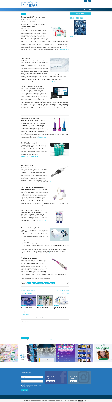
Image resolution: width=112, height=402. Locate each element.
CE (54, 10)
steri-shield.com (59, 205)
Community (60, 10)
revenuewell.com (25, 108)
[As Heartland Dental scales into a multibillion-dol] (46, 353)
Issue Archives (39, 10)
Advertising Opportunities (31, 1)
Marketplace (23, 14)
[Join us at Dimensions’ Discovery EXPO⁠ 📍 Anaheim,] (84, 353)
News (33, 10)
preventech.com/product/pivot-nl (29, 156)
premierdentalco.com (31, 276)
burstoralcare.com (41, 137)
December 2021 (76, 18)
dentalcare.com (42, 220)
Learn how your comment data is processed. (49, 339)
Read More (86, 400)
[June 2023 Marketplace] (28, 300)
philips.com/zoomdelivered (54, 252)
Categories (48, 10)
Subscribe (67, 10)
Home (23, 10)
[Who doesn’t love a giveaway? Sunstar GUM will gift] (9, 353)
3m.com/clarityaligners (51, 81)
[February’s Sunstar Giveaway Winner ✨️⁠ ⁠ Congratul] (103, 353)
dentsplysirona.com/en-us (54, 181)
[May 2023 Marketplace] (45, 300)
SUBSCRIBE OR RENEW (80, 13)
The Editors (24, 21)
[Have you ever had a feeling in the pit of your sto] (28, 353)
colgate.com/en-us (64, 49)
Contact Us (23, 1)
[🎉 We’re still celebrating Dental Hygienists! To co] (65, 353)
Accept (80, 400)
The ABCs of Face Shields (63, 290)
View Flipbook (73, 36)
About (28, 10)
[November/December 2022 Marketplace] (61, 300)
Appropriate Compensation (28, 290)
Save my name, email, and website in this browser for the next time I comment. (40, 335)
